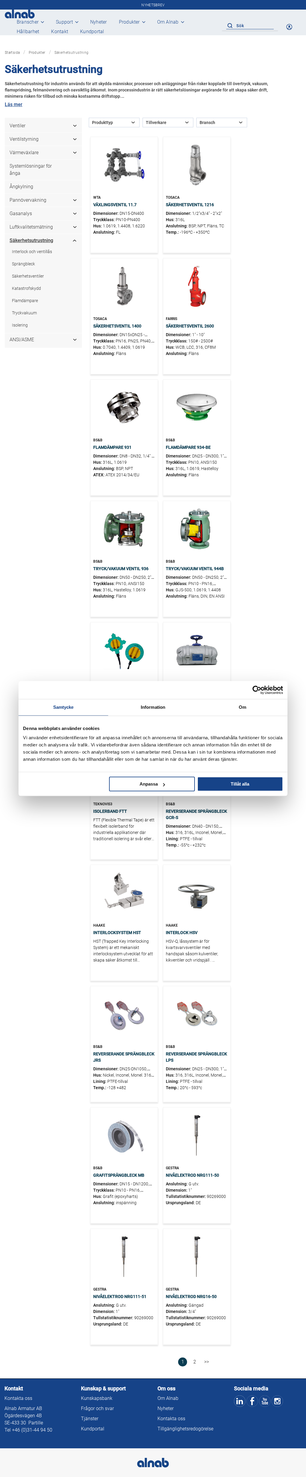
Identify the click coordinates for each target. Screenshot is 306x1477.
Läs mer (13, 104)
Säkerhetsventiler (28, 276)
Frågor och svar (97, 1408)
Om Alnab (168, 22)
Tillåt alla (240, 783)
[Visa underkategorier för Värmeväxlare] (77, 153)
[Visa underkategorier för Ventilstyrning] (77, 139)
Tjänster (89, 1418)
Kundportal (92, 31)
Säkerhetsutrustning (31, 240)
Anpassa (149, 783)
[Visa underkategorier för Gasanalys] (77, 214)
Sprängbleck (23, 263)
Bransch (207, 122)
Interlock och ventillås (32, 251)
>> (206, 1362)
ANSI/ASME (22, 339)
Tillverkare (156, 122)
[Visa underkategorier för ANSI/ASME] (77, 340)
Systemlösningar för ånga (31, 169)
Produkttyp (102, 122)
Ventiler (17, 125)
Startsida (12, 52)
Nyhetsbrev (153, 5)
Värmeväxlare (24, 152)
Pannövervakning (28, 200)
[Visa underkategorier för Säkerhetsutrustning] (77, 240)
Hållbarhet (28, 31)
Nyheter (98, 22)
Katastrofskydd (26, 288)
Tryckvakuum (24, 312)
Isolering (20, 325)
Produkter (129, 22)
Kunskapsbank (96, 1398)
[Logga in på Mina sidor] (289, 27)
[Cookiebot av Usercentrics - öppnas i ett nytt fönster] (257, 689)
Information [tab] (153, 707)
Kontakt (59, 31)
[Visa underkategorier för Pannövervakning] (77, 200)
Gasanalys (21, 213)
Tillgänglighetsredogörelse (185, 1429)
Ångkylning (21, 186)
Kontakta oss (18, 1398)
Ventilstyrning (24, 139)
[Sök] (229, 25)
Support (64, 22)
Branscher (28, 22)
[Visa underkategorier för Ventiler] (77, 126)
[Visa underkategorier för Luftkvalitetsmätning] (77, 227)
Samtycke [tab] (63, 707)
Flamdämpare (25, 300)
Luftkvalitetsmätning (31, 227)
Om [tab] (242, 707)
